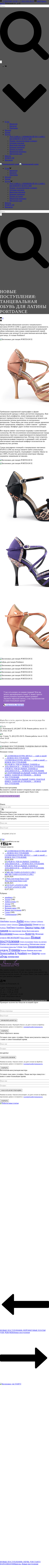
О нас (7, 122)
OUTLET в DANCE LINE (15, 887)
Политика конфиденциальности (34, 1000)
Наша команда (25, 938)
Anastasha (12, 921)
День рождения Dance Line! (16, 881)
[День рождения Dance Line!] (17, 879)
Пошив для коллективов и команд (23, 141)
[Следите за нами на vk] (10, 845)
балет (29, 953)
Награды (13, 126)
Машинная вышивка (18, 152)
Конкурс (30, 933)
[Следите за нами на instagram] (4, 845)
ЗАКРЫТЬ (4, 1031)
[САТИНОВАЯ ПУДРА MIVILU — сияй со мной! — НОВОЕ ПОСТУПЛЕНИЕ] (27, 758)
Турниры (14, 950)
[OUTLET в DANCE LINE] (16, 885)
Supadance (20, 928)
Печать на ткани (16, 149)
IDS (40, 924)
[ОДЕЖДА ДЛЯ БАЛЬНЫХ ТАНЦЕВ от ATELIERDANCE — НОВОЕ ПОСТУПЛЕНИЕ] (27, 766)
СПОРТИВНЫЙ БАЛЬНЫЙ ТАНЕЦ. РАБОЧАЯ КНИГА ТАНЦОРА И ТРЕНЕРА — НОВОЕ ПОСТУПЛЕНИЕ (25, 781)
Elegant (36, 924)
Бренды (8, 156)
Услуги (7, 134)
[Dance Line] (19, 164)
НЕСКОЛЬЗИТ (13, 937)
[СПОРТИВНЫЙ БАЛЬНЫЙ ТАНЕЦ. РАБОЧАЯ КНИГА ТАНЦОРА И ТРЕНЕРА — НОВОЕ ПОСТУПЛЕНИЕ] (27, 777)
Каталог (8, 130)
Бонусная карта (33, 931)
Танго (25, 947)
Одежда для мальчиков (26, 942)
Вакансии (13, 124)
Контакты (9, 160)
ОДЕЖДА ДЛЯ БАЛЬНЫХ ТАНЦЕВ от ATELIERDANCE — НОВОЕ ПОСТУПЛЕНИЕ (24, 770)
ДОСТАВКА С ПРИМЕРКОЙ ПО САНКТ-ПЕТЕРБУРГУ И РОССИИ (27, 138)
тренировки (13, 956)
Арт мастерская (15, 931)
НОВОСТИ (9, 158)
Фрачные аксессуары (34, 950)
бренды (36, 953)
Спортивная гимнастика (8, 947)
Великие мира (10, 908)
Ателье (7, 132)
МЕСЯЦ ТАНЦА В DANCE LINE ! (19, 874)
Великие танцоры (19, 934)
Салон (7, 912)
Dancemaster (25, 924)
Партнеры (14, 128)
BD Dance (27, 921)
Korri (43, 924)
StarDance (11, 927)
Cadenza (33, 921)
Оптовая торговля (17, 143)
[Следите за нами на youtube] (7, 845)
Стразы (19, 947)
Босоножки (6, 933)
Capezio (9, 924)
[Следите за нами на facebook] (1, 845)
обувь (3, 956)
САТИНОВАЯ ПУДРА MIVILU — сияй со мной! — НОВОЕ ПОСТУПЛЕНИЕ (26, 761)
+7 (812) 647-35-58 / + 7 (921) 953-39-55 (18, 1)
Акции (7, 900)
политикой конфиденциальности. (33, 1027)
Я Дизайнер (21, 953)
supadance (9, 897)
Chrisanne (15, 924)
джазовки (43, 953)
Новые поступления (13, 910)
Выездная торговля (17, 145)
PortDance (3, 928)
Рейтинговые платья (37, 944)
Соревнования (11, 914)
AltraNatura (4, 921)
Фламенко (24, 950)
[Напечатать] (1, 321)
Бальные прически (17, 147)
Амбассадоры (10, 902)
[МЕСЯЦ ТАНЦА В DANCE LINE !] (20, 872)
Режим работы (24, 944)
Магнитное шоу (16, 154)
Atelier (20, 921)
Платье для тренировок (9, 944)
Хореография (7, 953)
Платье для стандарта (40, 942)
